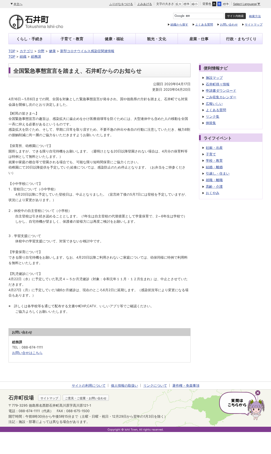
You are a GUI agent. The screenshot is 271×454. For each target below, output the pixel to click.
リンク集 (212, 116)
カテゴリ (26, 51)
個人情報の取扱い (124, 385)
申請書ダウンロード (221, 90)
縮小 (195, 4)
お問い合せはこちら (27, 353)
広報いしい (214, 103)
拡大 (178, 4)
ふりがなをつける (121, 4)
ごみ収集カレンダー (221, 97)
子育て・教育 (72, 39)
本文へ (18, 4)
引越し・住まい (218, 173)
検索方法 (255, 16)
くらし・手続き (29, 39)
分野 (41, 51)
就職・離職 (214, 180)
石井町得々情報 (218, 84)
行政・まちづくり (241, 39)
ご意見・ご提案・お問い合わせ (85, 398)
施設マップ (214, 77)
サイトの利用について (89, 385)
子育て (211, 154)
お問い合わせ (229, 24)
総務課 (36, 56)
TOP (11, 51)
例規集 (211, 123)
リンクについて (155, 385)
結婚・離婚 (214, 167)
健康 (52, 51)
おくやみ (212, 193)
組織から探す (179, 24)
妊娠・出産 (214, 147)
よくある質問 (204, 24)
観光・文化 (156, 39)
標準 (186, 4)
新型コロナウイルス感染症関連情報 (87, 51)
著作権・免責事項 (185, 385)
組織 (23, 56)
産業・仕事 (199, 39)
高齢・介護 (214, 186)
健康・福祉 (114, 39)
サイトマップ (254, 24)
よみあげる (144, 4)
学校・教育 (214, 160)
